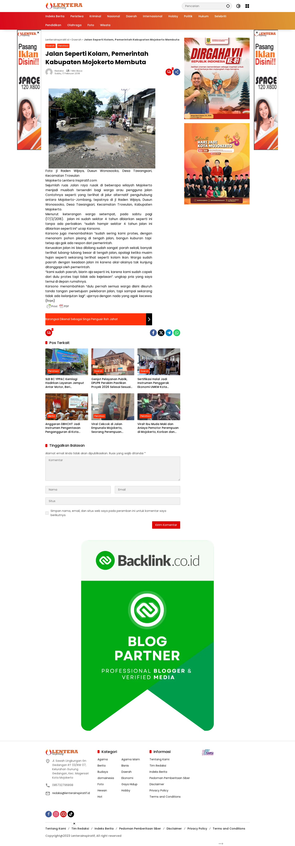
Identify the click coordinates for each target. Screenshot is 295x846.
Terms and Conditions (165, 797)
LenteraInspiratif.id (57, 40)
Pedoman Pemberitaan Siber (170, 778)
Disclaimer (157, 784)
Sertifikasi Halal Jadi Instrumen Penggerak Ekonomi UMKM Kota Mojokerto (153, 383)
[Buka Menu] (247, 6)
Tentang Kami (159, 759)
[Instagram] (56, 814)
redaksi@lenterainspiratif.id (71, 793)
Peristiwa (63, 45)
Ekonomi (127, 778)
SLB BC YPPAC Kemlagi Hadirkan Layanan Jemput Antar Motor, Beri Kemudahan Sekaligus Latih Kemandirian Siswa (65, 383)
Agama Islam (130, 759)
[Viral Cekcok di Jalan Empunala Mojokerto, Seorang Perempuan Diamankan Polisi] (112, 406)
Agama (103, 759)
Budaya (103, 772)
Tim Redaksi (158, 766)
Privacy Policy (159, 790)
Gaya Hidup (129, 784)
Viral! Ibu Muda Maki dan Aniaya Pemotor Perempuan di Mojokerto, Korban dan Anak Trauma (158, 428)
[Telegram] (169, 332)
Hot (100, 797)
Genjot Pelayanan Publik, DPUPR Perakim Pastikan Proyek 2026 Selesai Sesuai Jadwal (110, 383)
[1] (169, 72)
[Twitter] (161, 332)
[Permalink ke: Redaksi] (50, 72)
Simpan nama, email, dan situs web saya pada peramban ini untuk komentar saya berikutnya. (108, 513)
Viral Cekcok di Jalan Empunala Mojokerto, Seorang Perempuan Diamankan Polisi (106, 428)
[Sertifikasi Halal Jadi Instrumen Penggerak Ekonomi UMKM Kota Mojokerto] (158, 361)
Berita (51, 416)
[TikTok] (71, 814)
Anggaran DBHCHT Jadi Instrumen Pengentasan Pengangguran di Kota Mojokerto (62, 428)
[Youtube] (63, 814)
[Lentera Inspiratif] (64, 6)
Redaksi (59, 71)
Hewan (102, 790)
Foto (101, 784)
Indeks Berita (158, 772)
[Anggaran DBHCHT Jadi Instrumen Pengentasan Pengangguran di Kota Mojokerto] (66, 406)
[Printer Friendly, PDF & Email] (57, 306)
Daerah (76, 40)
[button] (228, 6)
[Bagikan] (176, 72)
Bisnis (125, 766)
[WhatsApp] (176, 332)
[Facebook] (153, 332)
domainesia (106, 778)
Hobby (125, 790)
